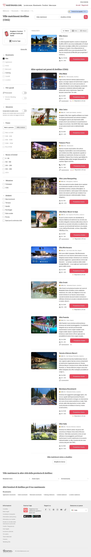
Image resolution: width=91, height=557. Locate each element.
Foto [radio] (75, 31)
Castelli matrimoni (62, 494)
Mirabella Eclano (8, 479)
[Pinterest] (53, 509)
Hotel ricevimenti (22, 494)
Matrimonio (6, 11)
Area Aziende (84, 2)
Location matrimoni (74, 494)
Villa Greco (63, 36)
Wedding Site (6, 542)
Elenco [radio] (67, 31)
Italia (75, 510)
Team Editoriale (7, 536)
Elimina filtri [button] (24, 49)
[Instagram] (57, 509)
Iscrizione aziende (8, 531)
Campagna (8, 184)
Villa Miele (63, 74)
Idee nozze (52, 5)
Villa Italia (63, 424)
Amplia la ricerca (59, 462)
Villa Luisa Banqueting (68, 179)
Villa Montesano (65, 248)
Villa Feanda (64, 317)
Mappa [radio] (84, 31)
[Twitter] (49, 509)
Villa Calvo (63, 110)
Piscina (7, 217)
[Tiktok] (65, 509)
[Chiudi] (25, 31)
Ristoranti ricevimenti (35, 494)
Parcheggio (8, 210)
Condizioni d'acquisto (9, 514)
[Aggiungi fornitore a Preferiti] (54, 37)
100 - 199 (8, 162)
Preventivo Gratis (79, 59)
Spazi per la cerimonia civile (13, 220)
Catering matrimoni (49, 494)
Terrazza (8, 203)
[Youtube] (61, 509)
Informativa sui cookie (9, 519)
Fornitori (45, 5)
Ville (6, 58)
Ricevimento (37, 5)
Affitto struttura (21, 127)
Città (6, 188)
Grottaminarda (65, 479)
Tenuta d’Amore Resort (68, 353)
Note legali (6, 511)
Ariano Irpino (36, 479)
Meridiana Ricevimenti (67, 389)
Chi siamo (5, 534)
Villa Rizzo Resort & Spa (68, 212)
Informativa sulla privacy (9, 516)
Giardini (7, 206)
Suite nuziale (9, 213)
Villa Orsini (63, 282)
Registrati (85, 5)
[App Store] (27, 517)
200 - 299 (8, 165)
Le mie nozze (28, 5)
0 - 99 (7, 158)
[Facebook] (45, 509)
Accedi (78, 5)
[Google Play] (37, 517)
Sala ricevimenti (10, 199)
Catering (8, 73)
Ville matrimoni (25, 11)
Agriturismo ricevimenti (9, 494)
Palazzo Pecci (64, 143)
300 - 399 (8, 169)
